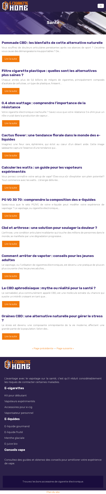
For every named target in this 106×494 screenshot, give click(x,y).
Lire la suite (11, 59)
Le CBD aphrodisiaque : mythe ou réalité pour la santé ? (49, 288)
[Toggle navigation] (101, 6)
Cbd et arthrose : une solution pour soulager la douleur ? (49, 228)
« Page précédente (42, 348)
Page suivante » (65, 348)
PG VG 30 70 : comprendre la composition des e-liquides (49, 200)
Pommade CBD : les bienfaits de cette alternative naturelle (52, 43)
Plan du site (53, 492)
